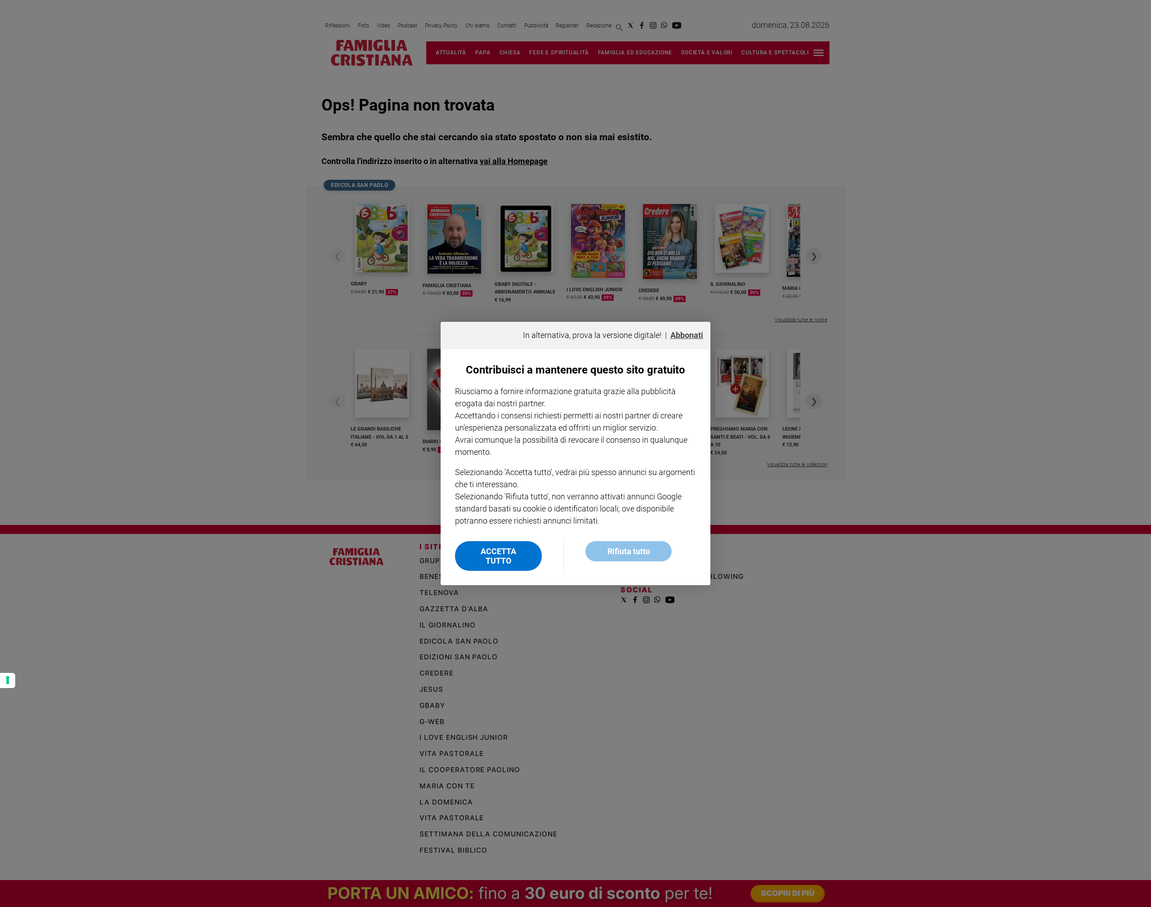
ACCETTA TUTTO (498, 556)
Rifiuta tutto (628, 551)
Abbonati (686, 335)
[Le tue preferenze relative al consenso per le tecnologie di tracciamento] (7, 680)
